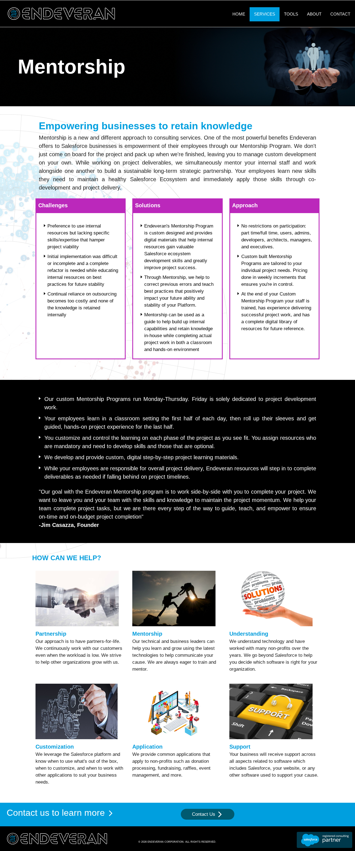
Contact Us (204, 814)
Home (238, 14)
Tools (291, 14)
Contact (340, 14)
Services (264, 14)
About (314, 14)
